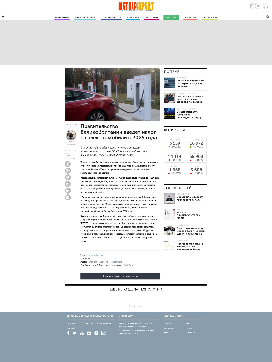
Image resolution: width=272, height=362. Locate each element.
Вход (166, 333)
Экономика (151, 17)
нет (68, 156)
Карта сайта (72, 328)
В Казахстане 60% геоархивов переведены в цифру (189, 115)
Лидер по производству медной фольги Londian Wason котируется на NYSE (191, 232)
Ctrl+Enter (129, 265)
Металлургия (62, 17)
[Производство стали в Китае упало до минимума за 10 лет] (169, 245)
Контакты (188, 328)
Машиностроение (85, 17)
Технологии (171, 17)
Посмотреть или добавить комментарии (120, 276)
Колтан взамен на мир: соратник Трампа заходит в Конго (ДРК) (190, 99)
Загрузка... (138, 306)
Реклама (187, 323)
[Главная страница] (136, 7)
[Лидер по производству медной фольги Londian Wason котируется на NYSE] (169, 230)
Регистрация (189, 333)
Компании (133, 17)
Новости (103, 261)
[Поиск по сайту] (267, 17)
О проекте (168, 323)
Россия (99, 255)
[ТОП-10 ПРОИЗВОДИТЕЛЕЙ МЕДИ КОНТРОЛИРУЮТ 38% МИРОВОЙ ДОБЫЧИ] (169, 214)
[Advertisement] (136, 42)
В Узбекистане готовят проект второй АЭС (190, 198)
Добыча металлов (111, 17)
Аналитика (190, 17)
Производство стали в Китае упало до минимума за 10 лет (190, 246)
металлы (90, 255)
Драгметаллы (210, 17)
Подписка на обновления (77, 323)
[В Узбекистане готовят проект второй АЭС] (169, 198)
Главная (93, 261)
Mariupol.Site (133, 333)
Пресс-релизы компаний (101, 323)
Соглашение (169, 328)
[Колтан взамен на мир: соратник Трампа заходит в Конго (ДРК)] (169, 98)
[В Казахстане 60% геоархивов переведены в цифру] (169, 113)
